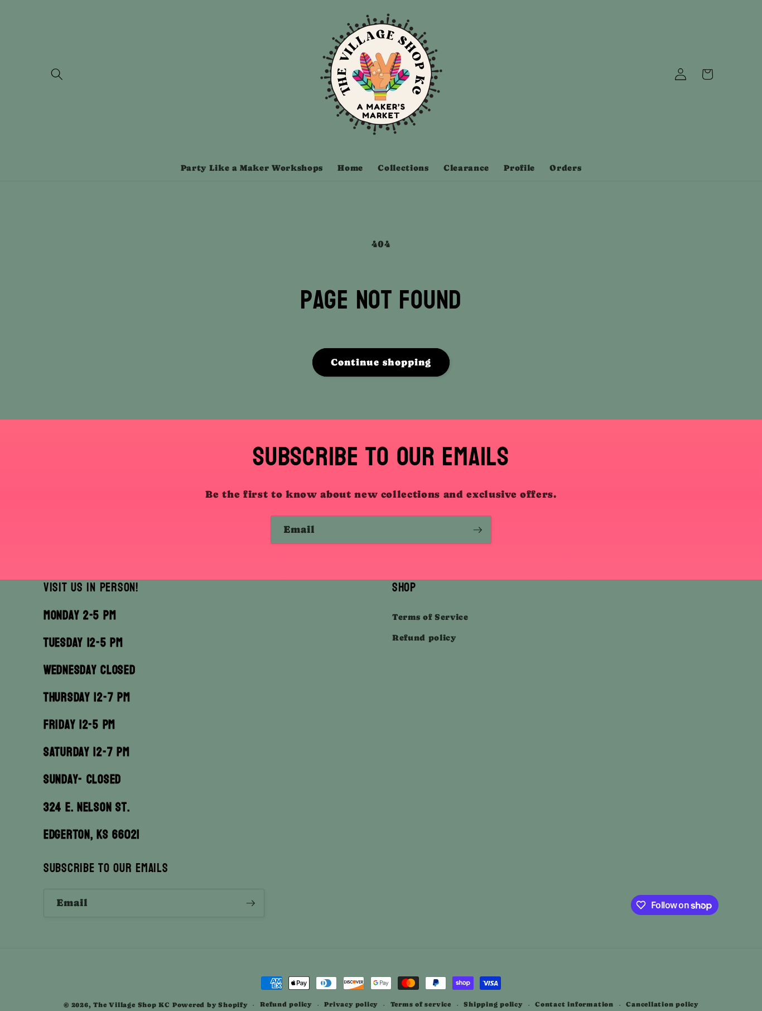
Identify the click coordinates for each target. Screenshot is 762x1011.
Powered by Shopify (210, 1005)
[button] (57, 74)
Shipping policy (493, 1004)
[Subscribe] (477, 530)
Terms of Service (430, 617)
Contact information (574, 1004)
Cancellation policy (662, 1004)
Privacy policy (351, 1004)
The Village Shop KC (131, 1005)
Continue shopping (381, 362)
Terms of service (420, 1004)
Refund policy (424, 638)
